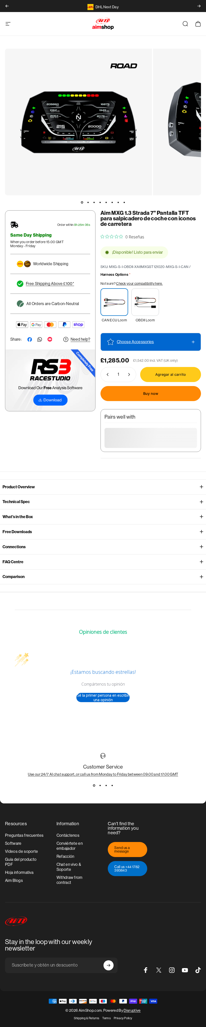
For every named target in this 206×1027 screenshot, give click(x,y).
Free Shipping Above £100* (50, 283)
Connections (14, 546)
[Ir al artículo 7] (118, 202)
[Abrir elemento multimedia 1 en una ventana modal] (78, 122)
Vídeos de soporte (21, 851)
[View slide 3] (106, 785)
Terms (106, 1018)
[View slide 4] (112, 785)
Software (13, 843)
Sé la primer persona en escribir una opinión (103, 697)
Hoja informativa (19, 872)
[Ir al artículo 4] (100, 202)
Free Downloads (17, 531)
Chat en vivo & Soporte (69, 867)
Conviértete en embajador (70, 846)
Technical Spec (16, 501)
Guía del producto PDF (20, 862)
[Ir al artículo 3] (94, 202)
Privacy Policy (123, 1018)
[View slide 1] (94, 785)
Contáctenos (68, 835)
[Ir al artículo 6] (112, 202)
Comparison (14, 576)
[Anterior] (7, 6)
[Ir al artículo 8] (124, 202)
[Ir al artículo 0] (82, 202)
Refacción (65, 856)
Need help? (80, 339)
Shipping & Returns (86, 1018)
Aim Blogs (14, 880)
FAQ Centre (13, 561)
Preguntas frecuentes (24, 835)
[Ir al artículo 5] (106, 202)
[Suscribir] (109, 965)
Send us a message (122, 849)
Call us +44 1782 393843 (126, 868)
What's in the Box (18, 516)
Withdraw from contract (70, 880)
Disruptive (132, 1010)
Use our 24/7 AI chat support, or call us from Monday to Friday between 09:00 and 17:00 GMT (103, 774)
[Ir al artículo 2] (88, 202)
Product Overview (19, 487)
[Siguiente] (198, 6)
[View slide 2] (100, 785)
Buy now (150, 393)
